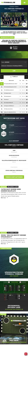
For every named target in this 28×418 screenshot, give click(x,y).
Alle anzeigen (13, 140)
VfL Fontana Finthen (14, 145)
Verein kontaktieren (14, 177)
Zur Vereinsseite (14, 10)
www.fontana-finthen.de (14, 170)
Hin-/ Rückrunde (26, 77)
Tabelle (15, 76)
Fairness (2, 77)
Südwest (16, 6)
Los (14, 70)
